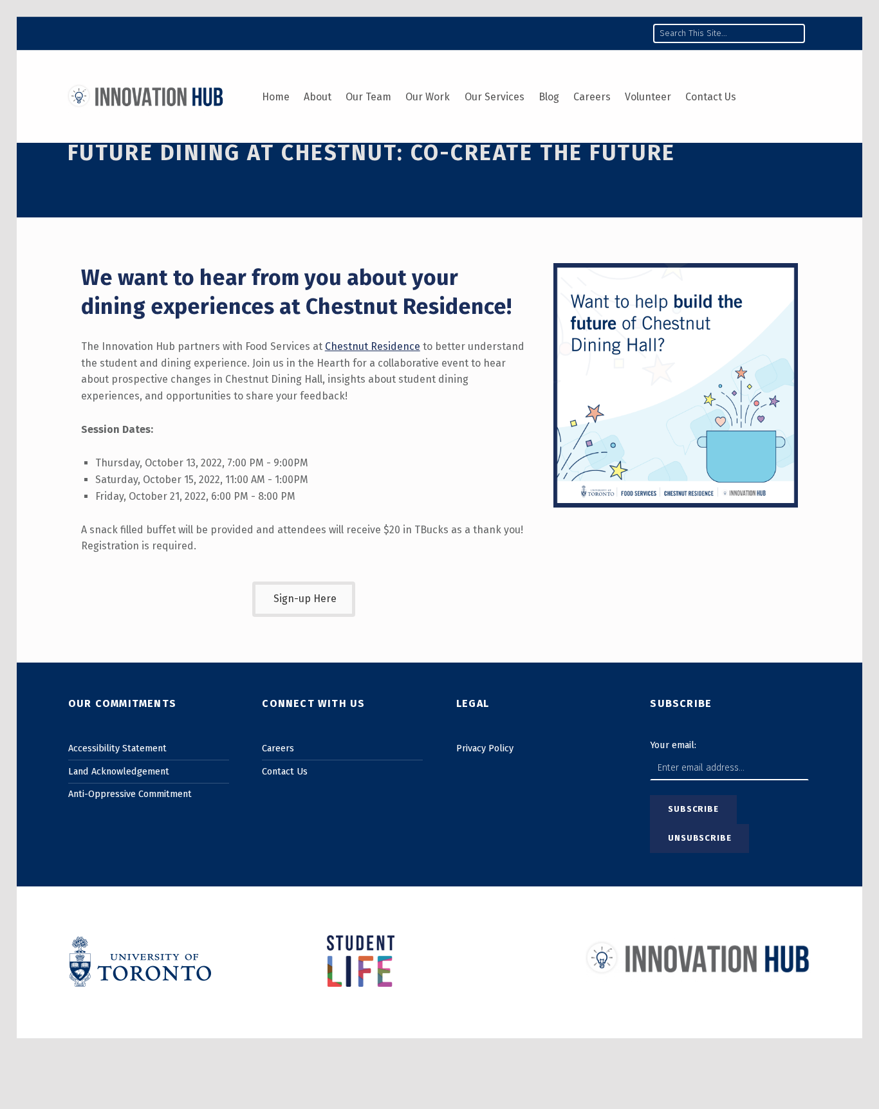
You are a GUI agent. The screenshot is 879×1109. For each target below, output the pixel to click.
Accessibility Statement (117, 748)
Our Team (368, 97)
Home (276, 97)
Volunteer (648, 97)
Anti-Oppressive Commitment (130, 794)
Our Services (494, 97)
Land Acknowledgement (118, 771)
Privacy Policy (485, 748)
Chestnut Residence (406, 306)
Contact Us (710, 97)
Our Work (427, 97)
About (317, 97)
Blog (549, 97)
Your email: (673, 745)
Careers (592, 97)
